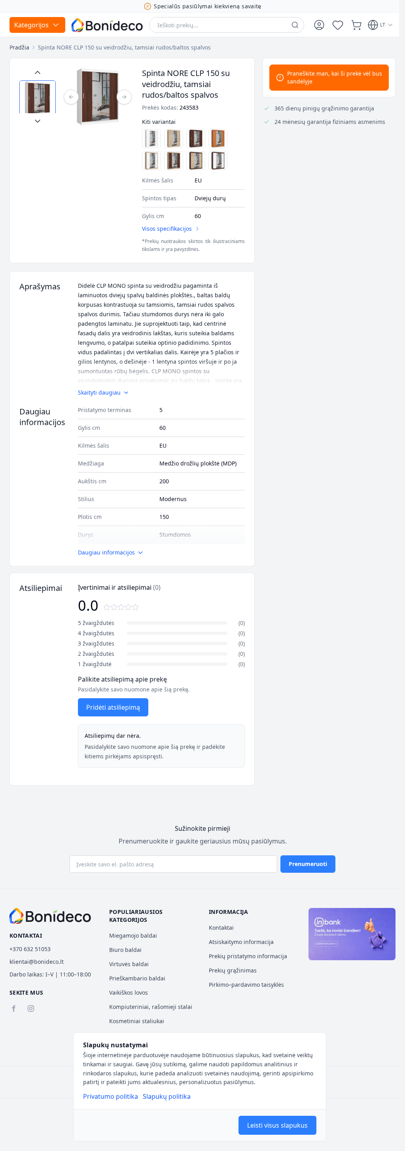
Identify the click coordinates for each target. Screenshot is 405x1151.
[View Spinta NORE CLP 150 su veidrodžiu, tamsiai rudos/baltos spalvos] (37, 98)
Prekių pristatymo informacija (248, 956)
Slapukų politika (167, 1096)
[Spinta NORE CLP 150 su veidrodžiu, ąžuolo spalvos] (173, 138)
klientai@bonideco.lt (36, 961)
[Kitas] (124, 96)
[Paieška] (295, 25)
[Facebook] (13, 1008)
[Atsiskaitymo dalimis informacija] (352, 934)
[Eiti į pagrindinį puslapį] (107, 25)
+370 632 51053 (30, 949)
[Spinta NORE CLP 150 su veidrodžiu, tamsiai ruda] (195, 138)
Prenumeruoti (308, 864)
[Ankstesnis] (71, 96)
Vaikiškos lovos (128, 992)
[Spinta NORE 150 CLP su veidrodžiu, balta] (151, 138)
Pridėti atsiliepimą (113, 707)
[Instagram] (31, 1008)
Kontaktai (221, 927)
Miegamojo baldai (133, 935)
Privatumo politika (110, 1096)
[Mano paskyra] (319, 25)
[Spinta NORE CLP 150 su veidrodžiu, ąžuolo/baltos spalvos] (151, 160)
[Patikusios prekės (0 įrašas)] (338, 25)
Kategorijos (31, 25)
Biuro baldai (125, 949)
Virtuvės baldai (129, 964)
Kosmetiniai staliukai (136, 1021)
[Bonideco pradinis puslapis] (50, 916)
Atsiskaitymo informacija (241, 942)
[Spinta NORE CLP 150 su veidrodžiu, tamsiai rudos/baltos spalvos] (217, 160)
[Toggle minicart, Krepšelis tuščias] (356, 25)
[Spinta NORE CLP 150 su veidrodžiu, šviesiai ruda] (217, 138)
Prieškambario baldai (137, 978)
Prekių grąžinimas (233, 970)
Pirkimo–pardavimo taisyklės (246, 984)
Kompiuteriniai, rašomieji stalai (150, 1006)
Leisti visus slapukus (277, 1125)
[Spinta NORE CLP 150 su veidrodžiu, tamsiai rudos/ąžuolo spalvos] (173, 160)
